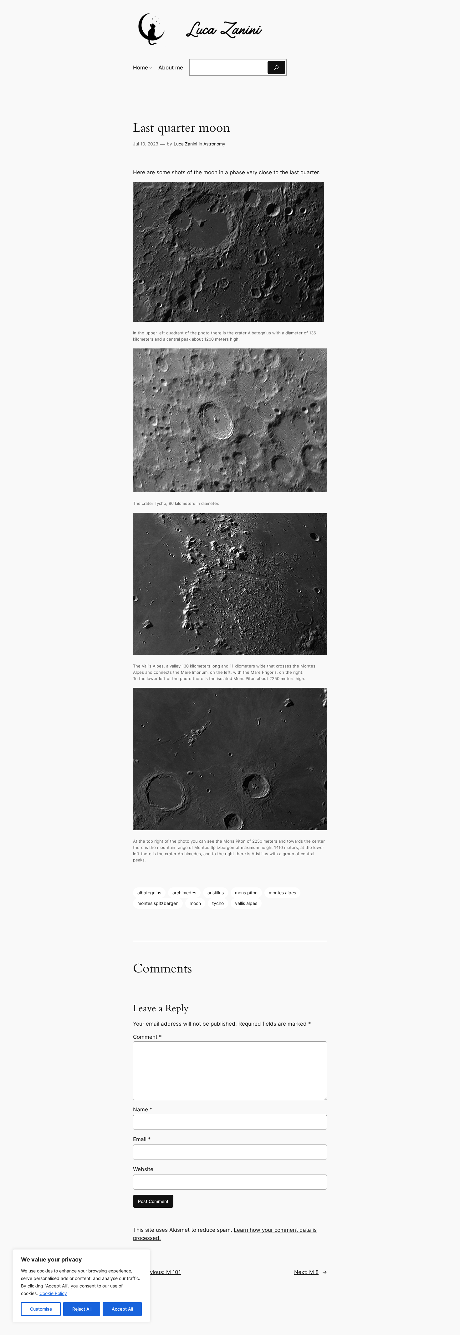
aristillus (215, 892)
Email (142, 1139)
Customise (41, 1309)
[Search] (276, 67)
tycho (218, 903)
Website (143, 1169)
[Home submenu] (150, 67)
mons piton (246, 892)
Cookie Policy (53, 1293)
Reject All (81, 1309)
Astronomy (214, 143)
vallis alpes (246, 903)
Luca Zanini (185, 143)
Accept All (122, 1309)
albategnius (149, 892)
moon (195, 903)
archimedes (184, 892)
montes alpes (282, 892)
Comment (147, 1037)
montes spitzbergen (157, 903)
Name (142, 1109)
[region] (81, 1285)
